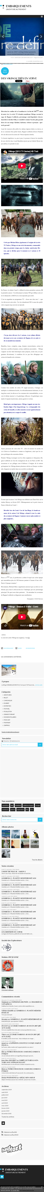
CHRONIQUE (8, 700)
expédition (5, 805)
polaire (13, 809)
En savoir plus (15, 1190)
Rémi (3, 1069)
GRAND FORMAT (9, 714)
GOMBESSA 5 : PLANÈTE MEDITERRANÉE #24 (19, 878)
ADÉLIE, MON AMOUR (27, 1078)
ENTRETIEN (7, 706)
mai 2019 (4, 1100)
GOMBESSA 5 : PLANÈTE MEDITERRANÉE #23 (19, 885)
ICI (29, 638)
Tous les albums (37, 860)
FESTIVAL (7, 709)
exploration (20, 809)
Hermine (5, 1019)
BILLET (6, 697)
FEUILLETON (8, 711)
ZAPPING (7, 725)
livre (31, 809)
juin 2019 (4, 1097)
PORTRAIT (7, 722)
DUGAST (5, 1026)
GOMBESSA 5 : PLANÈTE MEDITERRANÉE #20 (19, 905)
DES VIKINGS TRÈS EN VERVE (19, 78)
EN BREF (6, 703)
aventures (5, 809)
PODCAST (7, 720)
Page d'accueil (38, 57)
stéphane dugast (28, 805)
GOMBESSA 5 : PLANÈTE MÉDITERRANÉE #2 (26, 1019)
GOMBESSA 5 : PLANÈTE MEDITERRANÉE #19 (19, 912)
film (27, 809)
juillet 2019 (5, 1095)
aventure (18, 805)
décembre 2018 (6, 1113)
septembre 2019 (7, 1089)
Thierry (4, 1034)
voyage (37, 805)
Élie (3, 1052)
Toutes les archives (8, 1117)
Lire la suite (38, 685)
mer (12, 805)
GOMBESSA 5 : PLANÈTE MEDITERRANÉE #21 (19, 898)
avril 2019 (5, 1103)
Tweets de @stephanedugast (10, 732)
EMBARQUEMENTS (18, 6)
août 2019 (5, 1092)
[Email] (3, 1123)
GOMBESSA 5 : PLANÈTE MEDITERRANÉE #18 (19, 918)
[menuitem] (22, 58)
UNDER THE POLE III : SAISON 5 (14, 871)
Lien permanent (8, 648)
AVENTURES (8, 695)
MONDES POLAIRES (10, 717)
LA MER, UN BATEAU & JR (35, 61)
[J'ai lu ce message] (42, 1187)
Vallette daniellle (7, 1011)
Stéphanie (5, 1002)
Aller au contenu (6, 1)
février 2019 (5, 1108)
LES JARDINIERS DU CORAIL (12, 932)
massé (4, 1043)
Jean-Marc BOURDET (9, 1060)
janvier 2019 (5, 1111)
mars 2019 (5, 1105)
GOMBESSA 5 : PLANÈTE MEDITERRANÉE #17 (19, 925)
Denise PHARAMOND (9, 1078)
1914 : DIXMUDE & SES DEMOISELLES (21, 57)
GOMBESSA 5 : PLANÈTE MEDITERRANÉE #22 (19, 892)
